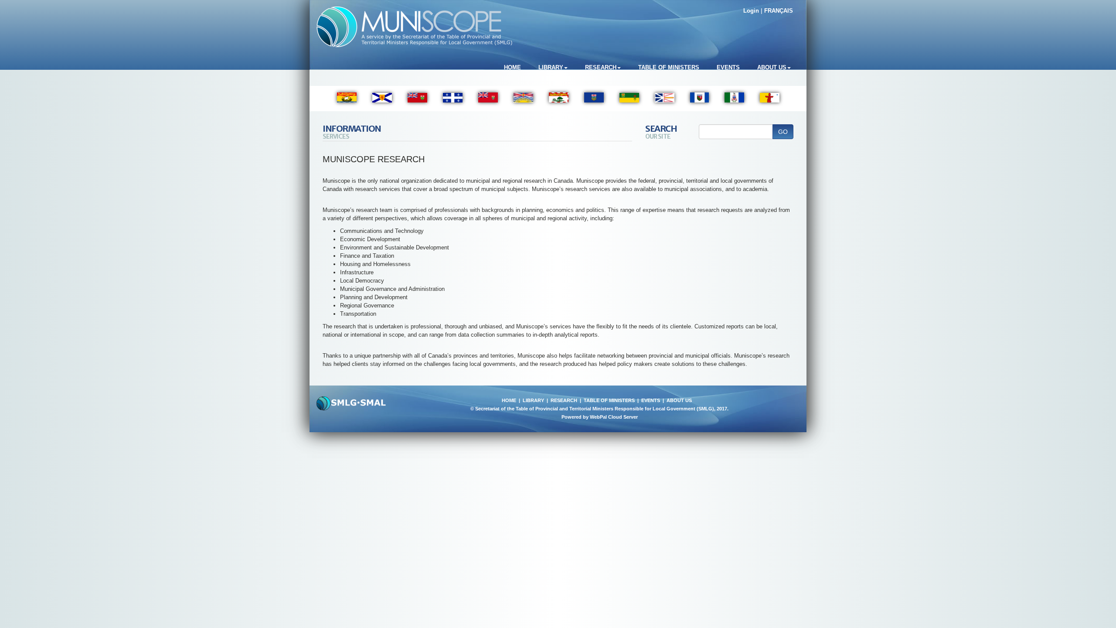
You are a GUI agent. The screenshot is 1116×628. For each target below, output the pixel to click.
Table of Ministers (668, 67)
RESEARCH (564, 400)
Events (728, 67)
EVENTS (650, 400)
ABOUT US (679, 400)
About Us (771, 67)
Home (512, 67)
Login (751, 10)
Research (600, 67)
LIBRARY (533, 400)
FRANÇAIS (778, 10)
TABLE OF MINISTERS (609, 400)
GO (783, 131)
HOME (509, 400)
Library (550, 67)
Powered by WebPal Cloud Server (599, 417)
